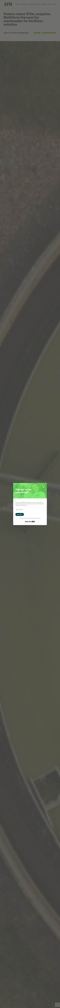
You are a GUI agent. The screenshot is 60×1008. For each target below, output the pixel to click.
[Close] (44, 485)
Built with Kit (30, 521)
